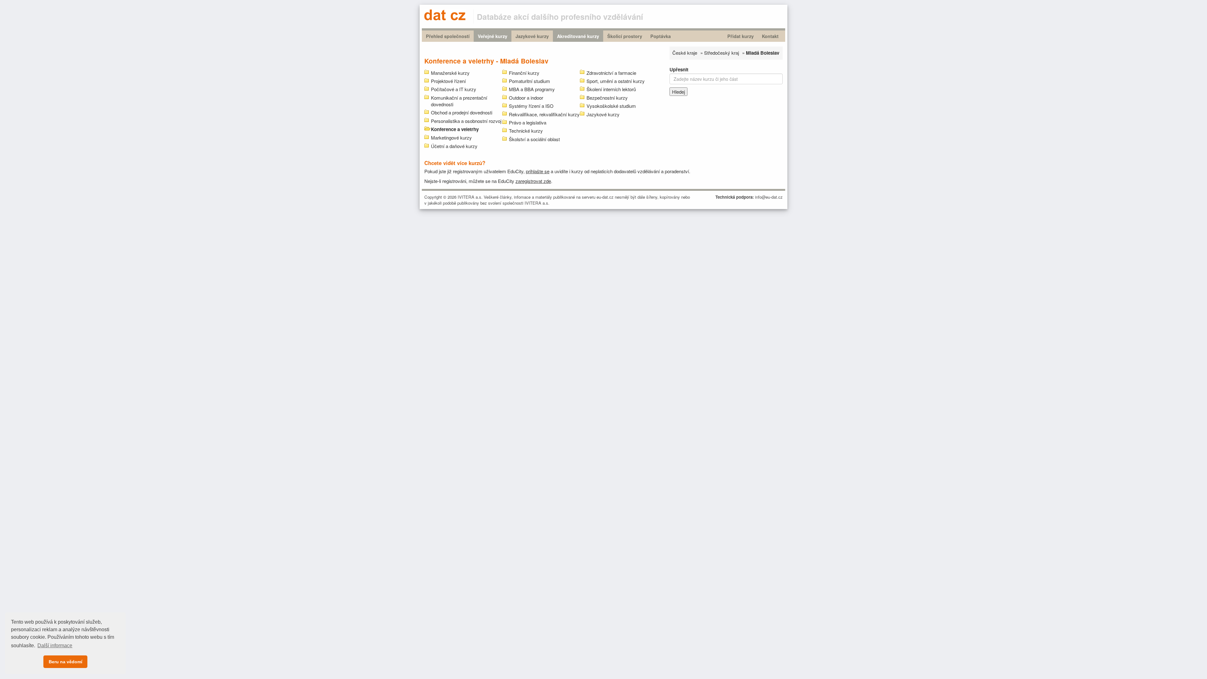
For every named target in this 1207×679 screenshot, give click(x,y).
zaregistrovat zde (533, 181)
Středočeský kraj (721, 52)
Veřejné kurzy (492, 36)
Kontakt (770, 36)
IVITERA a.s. (470, 197)
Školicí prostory (624, 36)
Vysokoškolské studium (611, 105)
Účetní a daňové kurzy (454, 146)
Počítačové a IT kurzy (453, 89)
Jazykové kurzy (532, 36)
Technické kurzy (526, 130)
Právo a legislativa (527, 122)
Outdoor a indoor (526, 97)
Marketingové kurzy (451, 137)
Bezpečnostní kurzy (607, 97)
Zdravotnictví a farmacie (611, 72)
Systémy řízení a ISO (531, 105)
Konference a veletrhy (455, 129)
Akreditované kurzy (578, 36)
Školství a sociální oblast (534, 139)
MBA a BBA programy (532, 89)
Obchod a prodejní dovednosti (461, 112)
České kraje (684, 52)
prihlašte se (537, 171)
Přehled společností (448, 36)
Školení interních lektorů (611, 89)
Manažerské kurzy (450, 72)
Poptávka (660, 36)
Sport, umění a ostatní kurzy (616, 81)
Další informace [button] (54, 645)
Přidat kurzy (740, 36)
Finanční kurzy (524, 72)
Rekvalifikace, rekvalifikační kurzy (544, 114)
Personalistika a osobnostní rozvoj (466, 121)
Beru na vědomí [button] (65, 661)
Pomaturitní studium (529, 81)
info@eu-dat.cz (769, 197)
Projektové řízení (448, 81)
